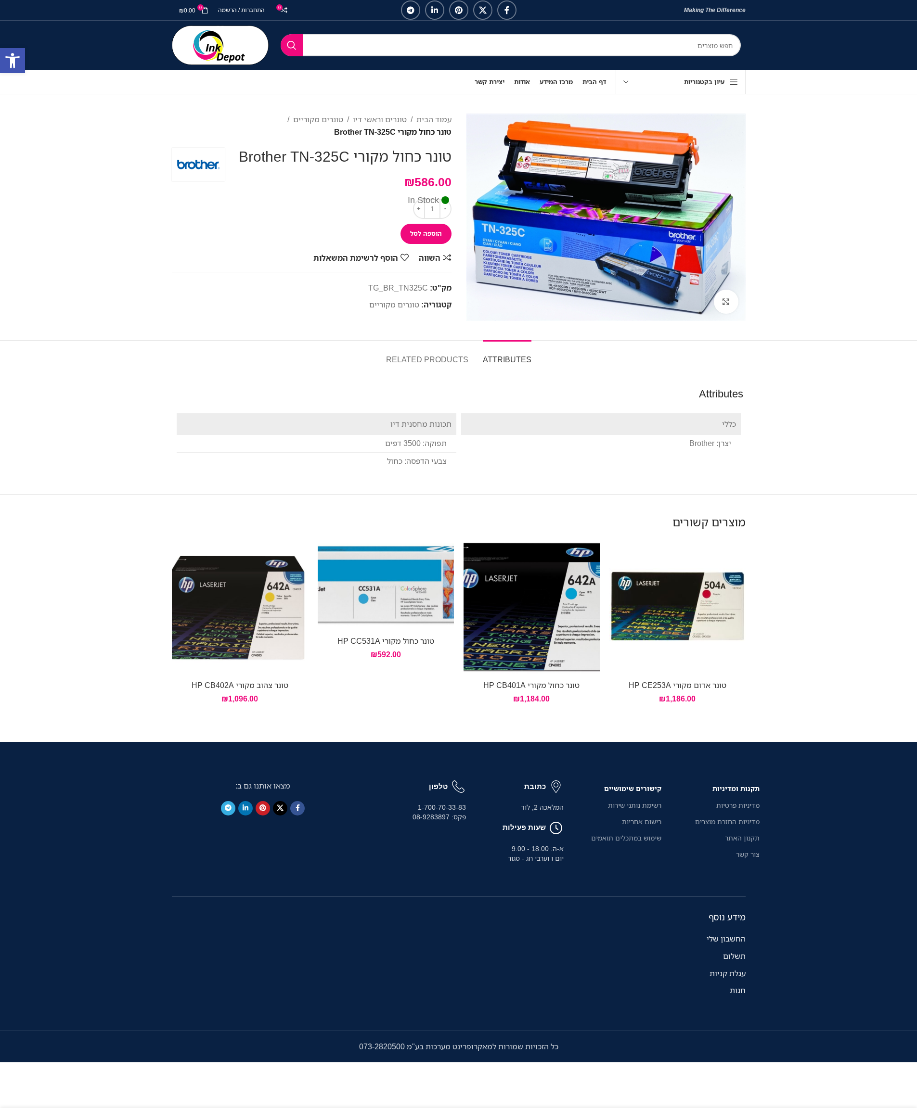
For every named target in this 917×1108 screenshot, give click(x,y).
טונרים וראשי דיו (380, 119)
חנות (738, 990)
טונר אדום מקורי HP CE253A (677, 685)
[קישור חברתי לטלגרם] (410, 10)
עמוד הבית (434, 119)
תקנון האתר (742, 837)
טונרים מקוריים (318, 119)
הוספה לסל (426, 233)
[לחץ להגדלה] (726, 302)
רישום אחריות (641, 821)
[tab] (507, 354)
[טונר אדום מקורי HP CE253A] (677, 607)
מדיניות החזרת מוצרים (727, 821)
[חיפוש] (292, 45)
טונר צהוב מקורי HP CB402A (240, 685)
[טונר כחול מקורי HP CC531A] (386, 585)
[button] (12, 60)
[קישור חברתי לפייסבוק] (507, 10)
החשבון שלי (726, 938)
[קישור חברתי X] (482, 10)
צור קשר (747, 854)
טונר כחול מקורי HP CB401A (531, 685)
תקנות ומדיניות (735, 788)
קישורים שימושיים (632, 788)
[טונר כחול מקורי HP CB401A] (532, 607)
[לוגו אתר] (220, 44)
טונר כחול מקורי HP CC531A (385, 641)
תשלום (734, 956)
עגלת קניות (728, 973)
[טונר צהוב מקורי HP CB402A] (240, 607)
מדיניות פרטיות (737, 805)
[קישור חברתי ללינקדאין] (434, 10)
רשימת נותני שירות (634, 805)
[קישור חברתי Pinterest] (458, 10)
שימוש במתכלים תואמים (626, 837)
